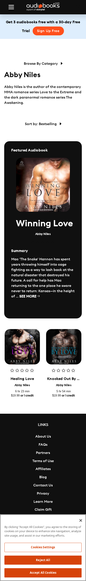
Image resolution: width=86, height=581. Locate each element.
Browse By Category (41, 63)
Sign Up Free (48, 31)
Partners (43, 453)
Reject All (43, 560)
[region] (43, 547)
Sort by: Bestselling (41, 124)
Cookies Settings (43, 547)
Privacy (43, 493)
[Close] (81, 520)
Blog (43, 477)
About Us (43, 436)
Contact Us (43, 485)
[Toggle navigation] (11, 7)
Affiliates (43, 469)
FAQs (43, 444)
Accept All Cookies (43, 573)
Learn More (43, 501)
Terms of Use (43, 461)
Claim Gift (43, 509)
